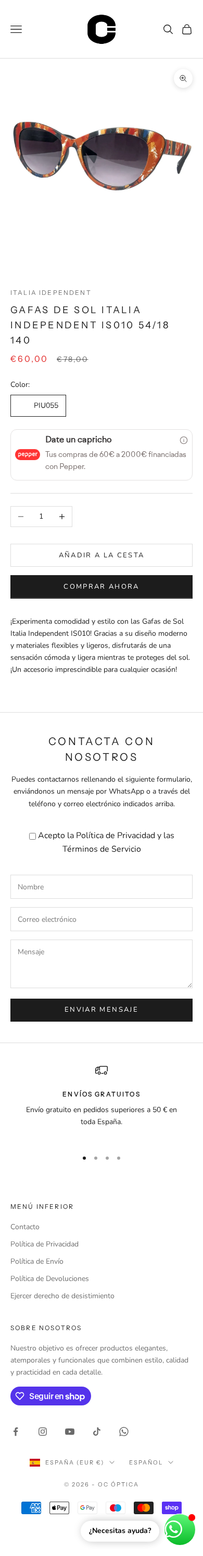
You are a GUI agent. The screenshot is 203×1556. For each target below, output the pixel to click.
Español (146, 1462)
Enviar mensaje (101, 1009)
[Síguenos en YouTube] (70, 1431)
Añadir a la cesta (102, 555)
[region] (101, 1102)
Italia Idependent (51, 292)
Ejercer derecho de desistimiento (62, 1296)
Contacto (25, 1227)
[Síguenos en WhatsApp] (124, 1431)
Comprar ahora (101, 586)
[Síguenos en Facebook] (15, 1431)
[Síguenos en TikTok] (97, 1431)
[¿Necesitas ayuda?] (180, 1530)
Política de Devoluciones (49, 1279)
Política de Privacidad (115, 835)
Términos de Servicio (101, 849)
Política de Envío (37, 1261)
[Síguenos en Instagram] (42, 1431)
